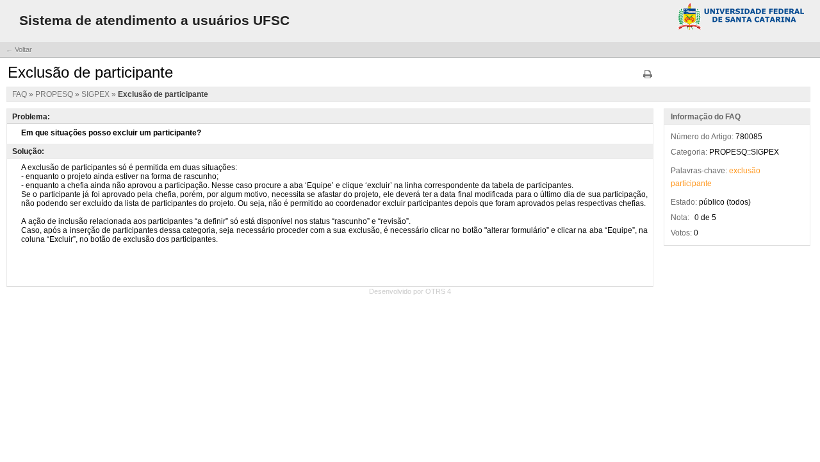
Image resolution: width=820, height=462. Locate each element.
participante (691, 183)
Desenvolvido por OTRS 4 (410, 291)
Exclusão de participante (163, 94)
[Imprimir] (647, 79)
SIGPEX (96, 94)
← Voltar (19, 49)
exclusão (744, 170)
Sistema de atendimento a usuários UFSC (154, 20)
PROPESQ (55, 94)
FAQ (20, 94)
